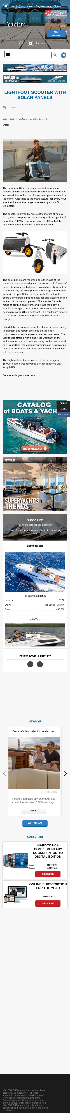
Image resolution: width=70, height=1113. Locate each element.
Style (12, 119)
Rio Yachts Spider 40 (35, 595)
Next (65, 773)
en (22, 6)
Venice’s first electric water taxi (34, 731)
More (33, 811)
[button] (7, 54)
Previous (4, 773)
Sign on (58, 6)
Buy (56, 33)
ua (13, 6)
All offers (35, 619)
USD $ (62, 408)
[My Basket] (62, 55)
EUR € (62, 403)
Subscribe (48, 874)
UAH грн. (63, 414)
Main (5, 119)
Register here (43, 6)
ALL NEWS (35, 823)
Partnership (42, 43)
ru (30, 6)
